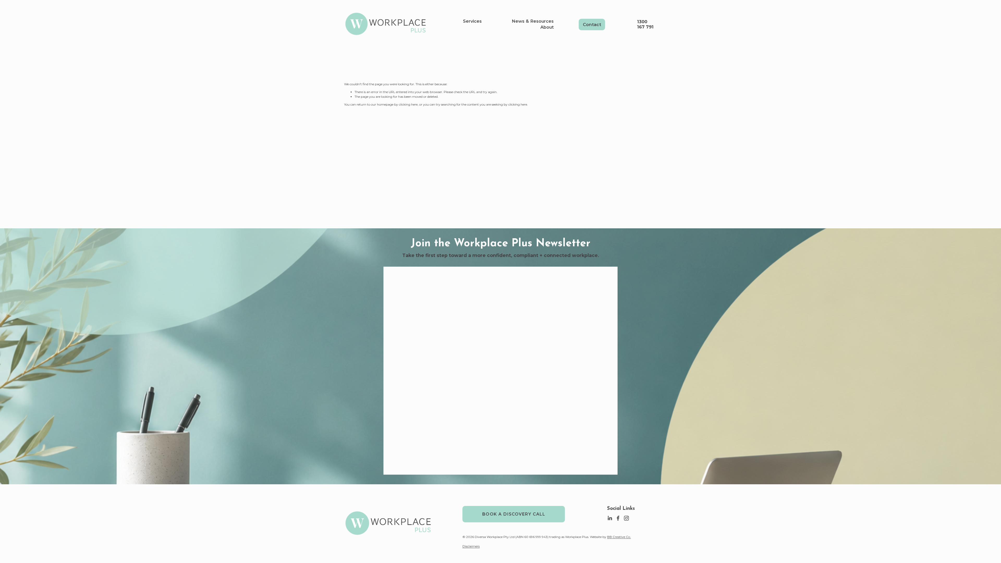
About (547, 27)
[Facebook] (618, 518)
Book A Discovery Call (513, 514)
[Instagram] (626, 518)
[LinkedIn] (609, 518)
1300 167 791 (645, 24)
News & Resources (533, 21)
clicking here (408, 104)
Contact (592, 24)
